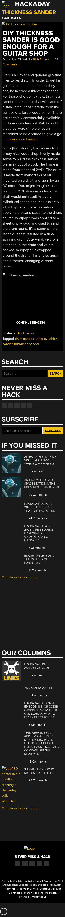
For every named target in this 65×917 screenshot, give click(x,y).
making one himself (21, 139)
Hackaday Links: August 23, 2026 (36, 666)
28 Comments (37, 780)
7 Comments (37, 548)
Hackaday (32, 4)
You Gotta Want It (39, 688)
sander (7, 344)
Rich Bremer (41, 59)
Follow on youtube (17, 405)
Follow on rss (23, 405)
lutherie (40, 339)
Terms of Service (29, 888)
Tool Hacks (26, 333)
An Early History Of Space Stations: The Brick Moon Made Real (42, 483)
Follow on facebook (4, 405)
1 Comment (36, 471)
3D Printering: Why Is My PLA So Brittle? (40, 771)
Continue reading (39, 324)
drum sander (24, 339)
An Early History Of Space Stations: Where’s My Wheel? (40, 460)
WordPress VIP (39, 896)
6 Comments (37, 725)
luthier (52, 339)
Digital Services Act (50, 888)
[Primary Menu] (60, 4)
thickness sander (26, 344)
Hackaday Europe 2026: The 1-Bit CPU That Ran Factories (39, 507)
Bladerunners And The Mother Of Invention (39, 559)
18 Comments (37, 761)
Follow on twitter (10, 405)
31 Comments (37, 570)
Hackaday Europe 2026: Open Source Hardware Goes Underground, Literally (39, 533)
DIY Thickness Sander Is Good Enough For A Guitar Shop (31, 43)
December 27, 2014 (16, 59)
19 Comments (37, 695)
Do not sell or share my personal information (33, 892)
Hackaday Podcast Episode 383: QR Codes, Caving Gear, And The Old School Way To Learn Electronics (42, 710)
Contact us (29, 405)
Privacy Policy (10, 888)
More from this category (19, 577)
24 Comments (37, 518)
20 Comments (37, 495)
